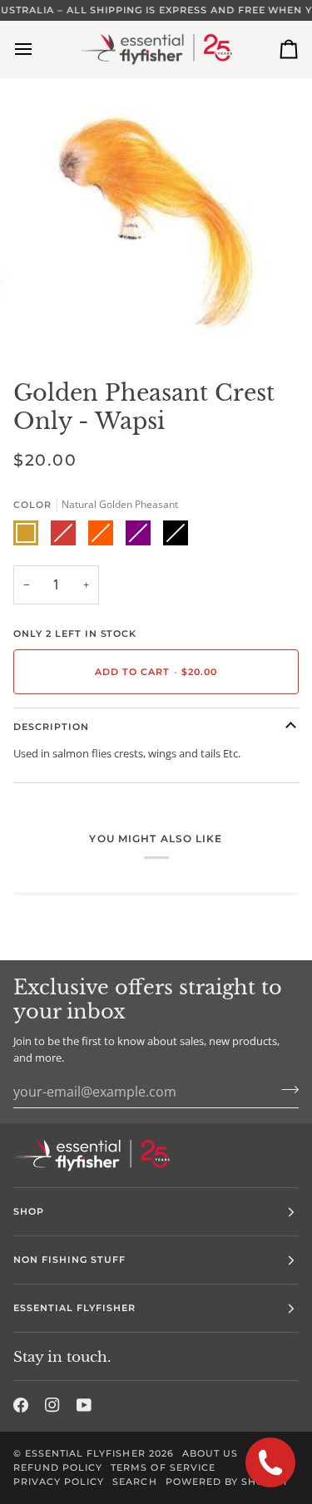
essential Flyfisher (85, 1453)
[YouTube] (84, 1405)
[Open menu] (38, 49)
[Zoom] (54, 323)
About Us (210, 1453)
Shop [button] (28, 1211)
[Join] (285, 1089)
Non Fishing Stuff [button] (69, 1259)
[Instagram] (52, 1405)
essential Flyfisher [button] (74, 1308)
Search (134, 1481)
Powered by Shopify (227, 1481)
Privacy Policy (58, 1481)
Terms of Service (163, 1467)
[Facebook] (20, 1405)
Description (51, 726)
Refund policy (57, 1467)
